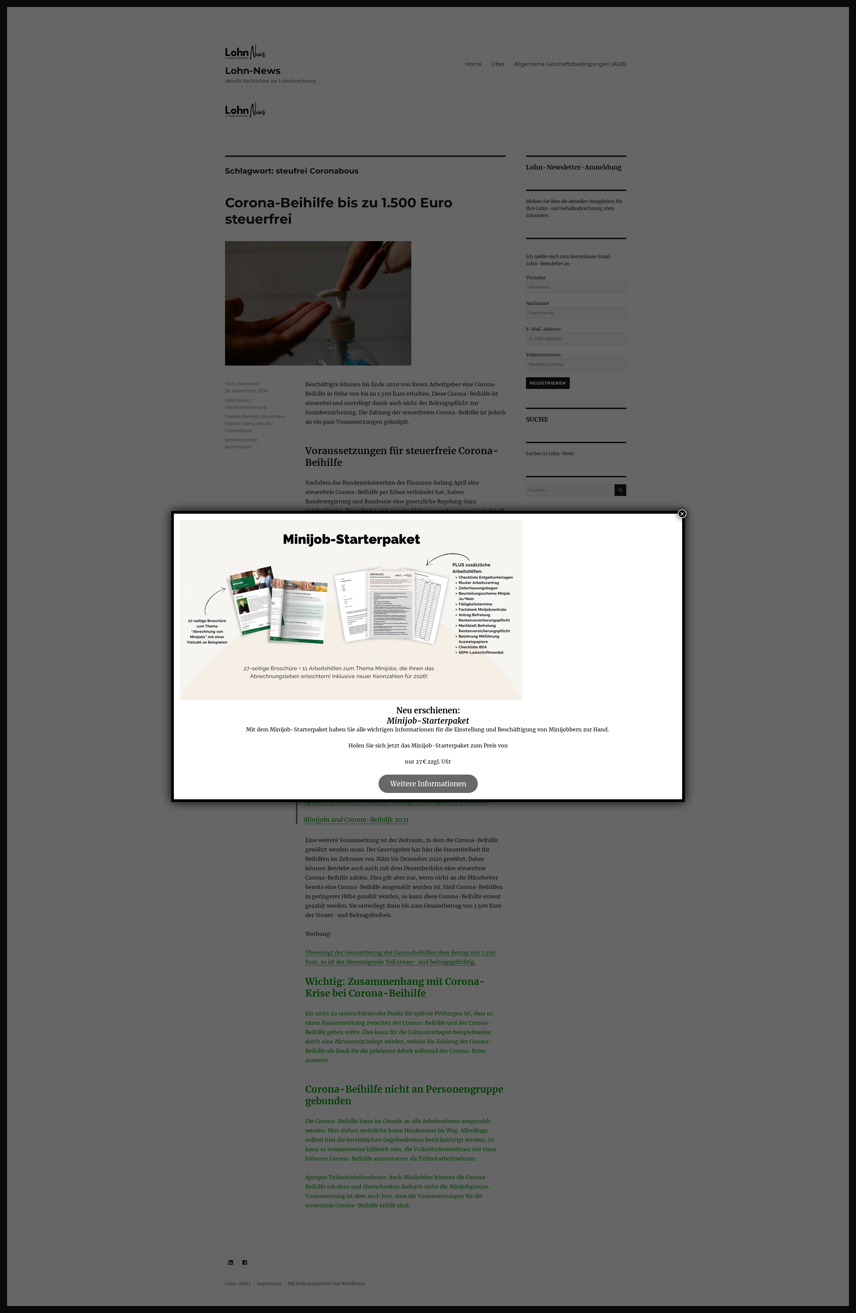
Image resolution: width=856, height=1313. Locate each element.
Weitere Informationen (428, 784)
